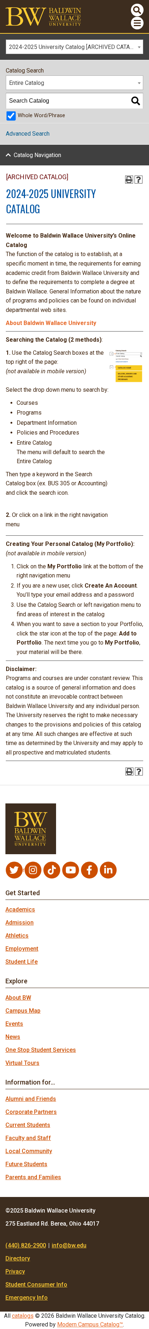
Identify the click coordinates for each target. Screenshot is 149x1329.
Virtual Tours (22, 1063)
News (12, 1036)
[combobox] (74, 47)
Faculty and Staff (28, 1138)
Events (14, 1023)
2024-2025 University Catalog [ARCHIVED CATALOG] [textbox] (75, 47)
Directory (17, 1258)
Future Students (26, 1164)
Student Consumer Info (36, 1284)
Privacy (15, 1271)
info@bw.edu (69, 1245)
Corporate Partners (31, 1111)
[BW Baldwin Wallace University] (43, 16)
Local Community (28, 1151)
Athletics (17, 935)
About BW (18, 997)
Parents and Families (33, 1177)
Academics (20, 909)
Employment (21, 948)
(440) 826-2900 (25, 1245)
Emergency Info (26, 1297)
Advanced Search (28, 133)
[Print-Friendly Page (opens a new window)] (129, 180)
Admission (19, 922)
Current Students (27, 1125)
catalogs (23, 1315)
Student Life (21, 961)
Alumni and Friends (30, 1098)
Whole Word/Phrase (41, 115)
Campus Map (23, 1010)
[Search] (135, 101)
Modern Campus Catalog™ (90, 1324)
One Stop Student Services (40, 1049)
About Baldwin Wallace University (51, 323)
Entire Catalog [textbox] (26, 82)
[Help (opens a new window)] (138, 180)
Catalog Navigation (37, 155)
